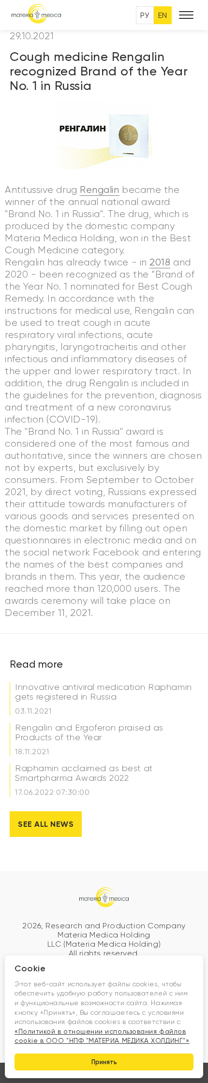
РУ (144, 15)
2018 (159, 262)
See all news (46, 824)
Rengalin (99, 189)
